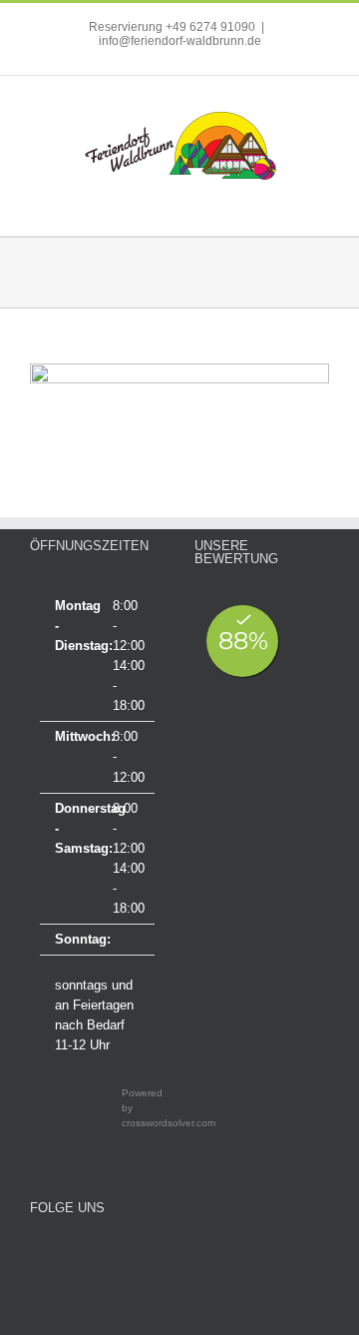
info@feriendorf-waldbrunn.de (180, 41)
